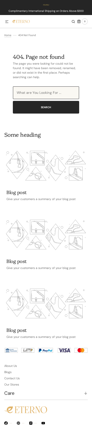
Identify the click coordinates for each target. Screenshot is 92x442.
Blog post (16, 192)
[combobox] (46, 92)
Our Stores (11, 384)
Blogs (8, 372)
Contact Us (12, 378)
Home (7, 35)
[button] (7, 22)
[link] (46, 165)
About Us (10, 366)
